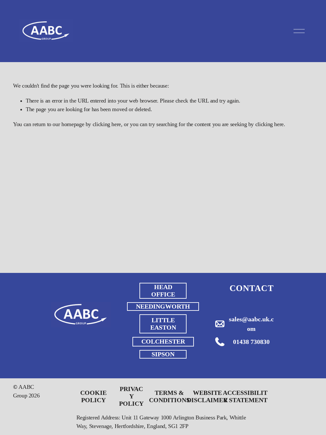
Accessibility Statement (245, 396)
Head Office (163, 290)
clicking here (107, 124)
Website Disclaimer (207, 396)
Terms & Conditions (169, 396)
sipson (163, 354)
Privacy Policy (131, 396)
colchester (163, 341)
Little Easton (163, 324)
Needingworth (163, 306)
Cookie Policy (93, 396)
